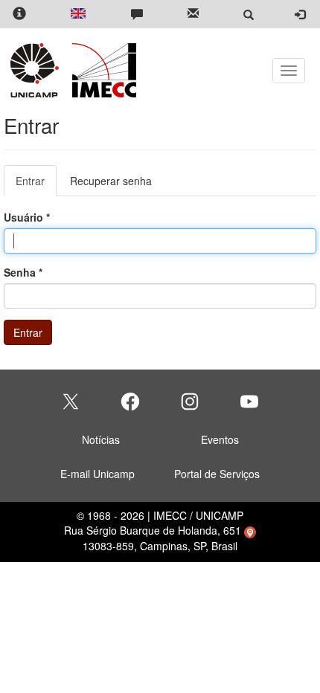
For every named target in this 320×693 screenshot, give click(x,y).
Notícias (101, 439)
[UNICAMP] (37, 70)
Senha (23, 272)
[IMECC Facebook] (130, 401)
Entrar (36, 184)
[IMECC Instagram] (190, 401)
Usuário (27, 217)
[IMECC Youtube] (249, 401)
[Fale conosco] (137, 14)
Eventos (220, 439)
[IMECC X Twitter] (71, 401)
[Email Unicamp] (193, 14)
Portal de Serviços (217, 473)
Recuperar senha (111, 180)
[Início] (101, 70)
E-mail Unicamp (97, 473)
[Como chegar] (250, 530)
